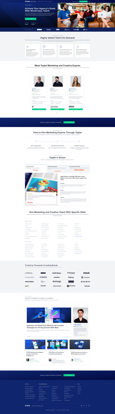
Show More (75, 332)
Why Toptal (79, 386)
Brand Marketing (35, 103)
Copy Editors (27, 232)
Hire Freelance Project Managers (30, 394)
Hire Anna (75, 109)
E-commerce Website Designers (30, 256)
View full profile (39, 81)
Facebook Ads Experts (55, 396)
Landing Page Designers (45, 251)
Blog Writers (27, 225)
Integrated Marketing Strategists (63, 225)
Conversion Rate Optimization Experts (31, 231)
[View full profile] (27, 360)
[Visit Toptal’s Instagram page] (89, 406)
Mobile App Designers (44, 254)
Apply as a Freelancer (75, 1)
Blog (48, 1)
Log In (89, 1)
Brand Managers (41, 399)
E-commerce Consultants (45, 227)
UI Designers (76, 244)
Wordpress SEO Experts (78, 234)
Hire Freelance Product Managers (30, 396)
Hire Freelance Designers (29, 388)
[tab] (36, 169)
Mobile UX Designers (44, 256)
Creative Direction (58, 103)
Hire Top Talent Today (83, 1)
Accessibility (67, 409)
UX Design (56, 101)
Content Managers (28, 229)
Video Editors (76, 232)
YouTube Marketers (67, 400)
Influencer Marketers (61, 223)
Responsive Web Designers (62, 251)
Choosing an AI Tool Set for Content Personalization (56, 353)
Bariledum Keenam (77, 358)
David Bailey (34, 88)
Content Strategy (41, 101)
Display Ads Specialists (44, 225)
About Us (50, 1)
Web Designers (76, 247)
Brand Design (52, 103)
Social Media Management (72, 103)
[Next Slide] (88, 93)
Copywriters (27, 234)
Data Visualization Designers (29, 253)
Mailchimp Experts (60, 229)
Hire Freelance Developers (29, 386)
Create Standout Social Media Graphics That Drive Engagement (34, 354)
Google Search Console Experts (56, 400)
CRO (44, 101)
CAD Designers (27, 249)
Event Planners (43, 232)
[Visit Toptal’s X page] (84, 406)
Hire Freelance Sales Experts (29, 398)
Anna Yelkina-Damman (72, 88)
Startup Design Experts (61, 254)
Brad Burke (52, 88)
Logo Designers (43, 253)
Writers (65, 398)
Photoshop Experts (61, 244)
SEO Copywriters (77, 223)
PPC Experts (60, 232)
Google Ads (80, 335)
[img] (80, 326)
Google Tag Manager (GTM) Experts (69, 386)
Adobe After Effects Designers (29, 245)
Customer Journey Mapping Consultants (31, 236)
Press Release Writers (61, 234)
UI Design (52, 101)
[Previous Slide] (27, 93)
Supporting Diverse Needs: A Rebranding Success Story (79, 353)
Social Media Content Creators (68, 395)
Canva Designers (27, 251)
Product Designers (61, 247)
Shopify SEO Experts (77, 227)
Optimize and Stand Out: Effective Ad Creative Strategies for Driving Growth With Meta (45, 326)
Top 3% (39, 1)
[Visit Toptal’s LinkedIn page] (81, 406)
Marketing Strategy (35, 101)
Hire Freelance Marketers (29, 390)
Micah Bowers (32, 358)
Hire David (39, 109)
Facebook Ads (76, 335)
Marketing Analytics (40, 103)
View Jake (80, 315)
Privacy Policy (58, 409)
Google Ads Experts (44, 238)
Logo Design (60, 101)
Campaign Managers (42, 391)
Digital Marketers (27, 238)
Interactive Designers (44, 249)
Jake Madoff (77, 325)
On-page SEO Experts (61, 231)
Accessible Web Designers (29, 244)
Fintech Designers (44, 244)
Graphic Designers (44, 245)
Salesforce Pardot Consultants (62, 236)
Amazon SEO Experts (28, 223)
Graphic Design (32, 361)
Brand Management (79, 103)
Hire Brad (57, 109)
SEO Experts (76, 225)
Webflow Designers (77, 249)
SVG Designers (60, 256)
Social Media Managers (77, 229)
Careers (79, 391)
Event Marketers (43, 231)
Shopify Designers (60, 253)
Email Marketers (54, 395)
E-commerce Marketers (45, 229)
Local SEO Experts (60, 227)
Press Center (80, 390)
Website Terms (63, 409)
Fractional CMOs (43, 234)
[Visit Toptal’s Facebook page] (87, 406)
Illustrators (42, 247)
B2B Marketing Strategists (43, 398)
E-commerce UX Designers (29, 254)
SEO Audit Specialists (61, 238)
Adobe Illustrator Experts (28, 247)
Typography (81, 361)
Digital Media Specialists (45, 223)
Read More (28, 336)
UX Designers (76, 245)
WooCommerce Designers (78, 251)
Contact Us (79, 388)
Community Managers (28, 227)
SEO (84, 335)
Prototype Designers (61, 249)
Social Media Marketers (77, 231)
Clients (46, 1)
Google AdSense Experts (45, 236)
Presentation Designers (61, 245)
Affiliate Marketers (41, 396)
